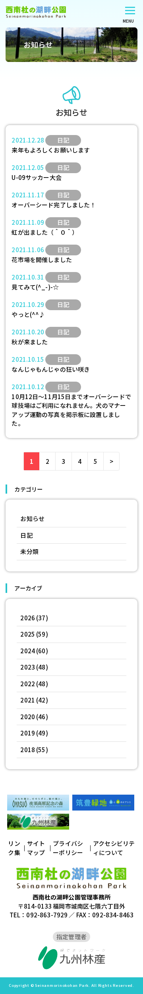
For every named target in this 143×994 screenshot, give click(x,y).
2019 (27, 733)
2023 (27, 667)
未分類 (29, 551)
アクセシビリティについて (114, 848)
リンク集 (14, 848)
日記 (26, 535)
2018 (27, 749)
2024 (27, 651)
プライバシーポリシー (68, 848)
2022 (27, 683)
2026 (27, 618)
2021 (27, 700)
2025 (27, 634)
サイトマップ (36, 848)
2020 (27, 716)
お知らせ (32, 518)
